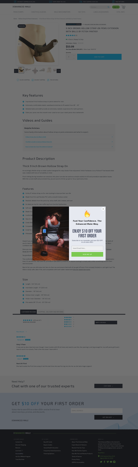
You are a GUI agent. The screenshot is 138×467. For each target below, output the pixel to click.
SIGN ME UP (87, 254)
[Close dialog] (103, 209)
